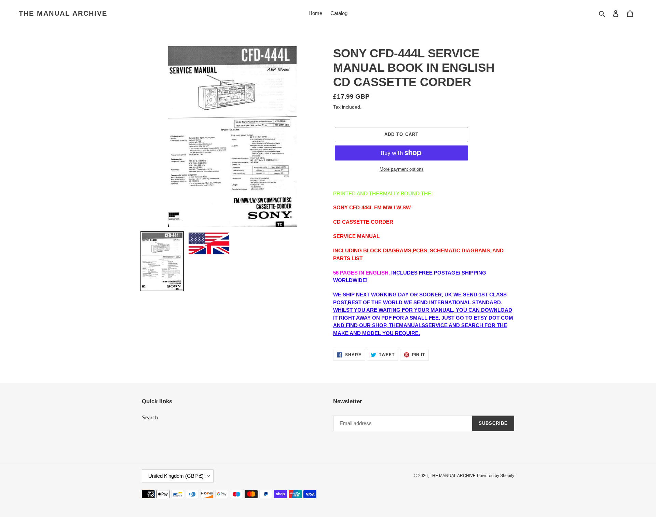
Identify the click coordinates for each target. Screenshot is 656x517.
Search (150, 417)
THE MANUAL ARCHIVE (63, 13)
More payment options (402, 169)
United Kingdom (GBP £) (176, 476)
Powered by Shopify (495, 475)
